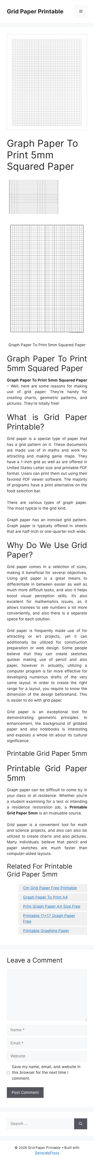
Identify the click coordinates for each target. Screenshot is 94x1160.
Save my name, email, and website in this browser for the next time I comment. (46, 1072)
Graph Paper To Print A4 (45, 897)
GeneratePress (47, 1152)
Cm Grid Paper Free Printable (50, 888)
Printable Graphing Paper (46, 930)
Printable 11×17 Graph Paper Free (49, 918)
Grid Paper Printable (35, 11)
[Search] (80, 1123)
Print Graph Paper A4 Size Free (51, 906)
